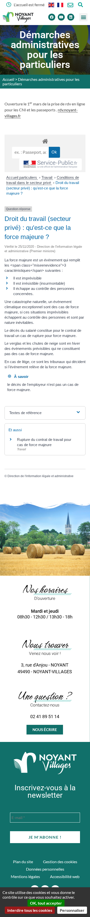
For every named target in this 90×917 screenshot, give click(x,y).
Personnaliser (72, 910)
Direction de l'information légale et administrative (41, 476)
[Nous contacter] (70, 5)
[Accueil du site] (45, 763)
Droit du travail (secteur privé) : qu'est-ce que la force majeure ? (42, 188)
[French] (60, 4)
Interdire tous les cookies (29, 910)
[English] (51, 4)
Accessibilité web (65, 876)
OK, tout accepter (46, 903)
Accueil (8, 79)
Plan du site (23, 861)
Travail (47, 177)
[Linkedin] (70, 17)
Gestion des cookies (60, 861)
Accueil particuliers (22, 177)
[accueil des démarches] (45, 141)
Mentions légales (25, 876)
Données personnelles (45, 869)
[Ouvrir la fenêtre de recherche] (80, 4)
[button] (83, 17)
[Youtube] (61, 17)
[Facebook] (51, 17)
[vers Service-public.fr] (50, 164)
